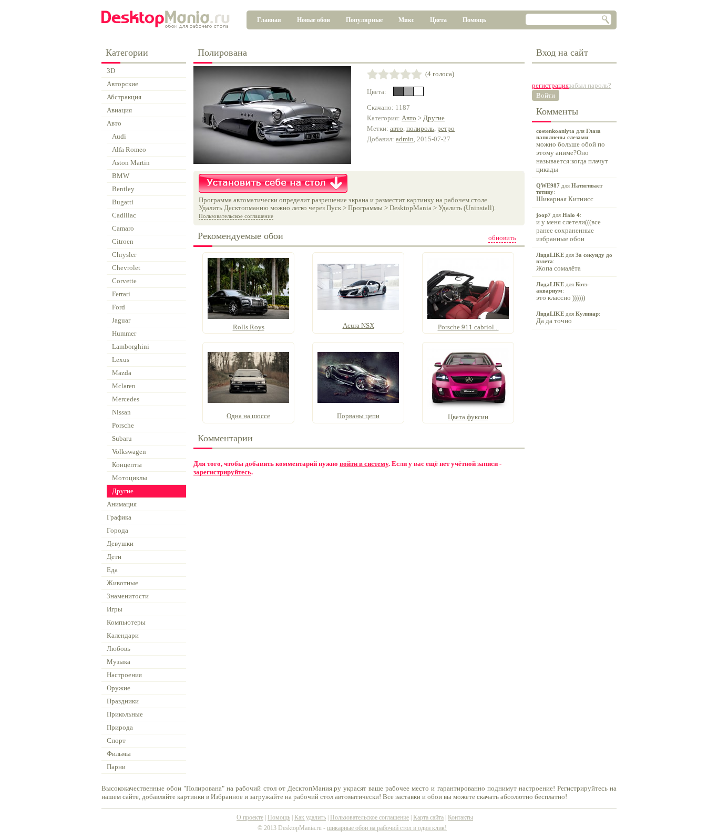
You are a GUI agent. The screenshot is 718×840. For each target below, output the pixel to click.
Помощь (474, 20)
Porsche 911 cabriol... (468, 327)
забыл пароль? (590, 85)
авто (396, 128)
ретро (446, 128)
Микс (406, 20)
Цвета (438, 20)
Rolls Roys (248, 327)
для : (572, 150)
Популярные (364, 20)
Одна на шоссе (248, 416)
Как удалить (310, 817)
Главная (269, 20)
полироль (420, 128)
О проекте (250, 817)
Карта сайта (428, 817)
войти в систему (364, 464)
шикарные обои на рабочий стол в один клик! (387, 828)
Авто (409, 118)
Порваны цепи (358, 416)
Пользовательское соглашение (236, 216)
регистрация (550, 85)
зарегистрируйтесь (222, 472)
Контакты (460, 817)
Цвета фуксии (468, 417)
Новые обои (313, 20)
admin (405, 139)
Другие (434, 118)
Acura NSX (358, 325)
